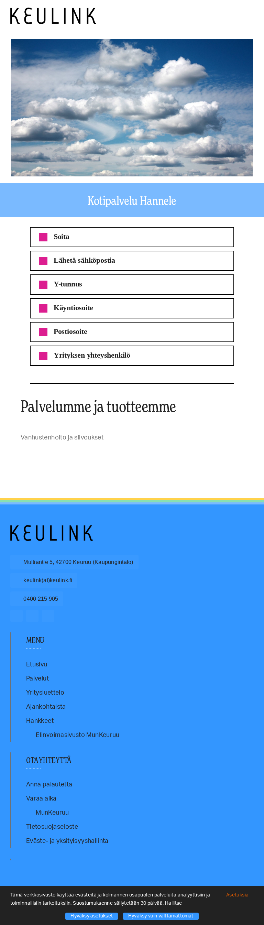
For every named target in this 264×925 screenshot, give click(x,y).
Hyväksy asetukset (91, 916)
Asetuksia (238, 895)
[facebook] (16, 616)
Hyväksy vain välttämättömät (161, 916)
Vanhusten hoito (56, 453)
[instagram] (32, 616)
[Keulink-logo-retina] (53, 11)
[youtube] (48, 616)
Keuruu (23, 453)
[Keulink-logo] (51, 528)
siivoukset (36, 453)
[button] (132, 237)
